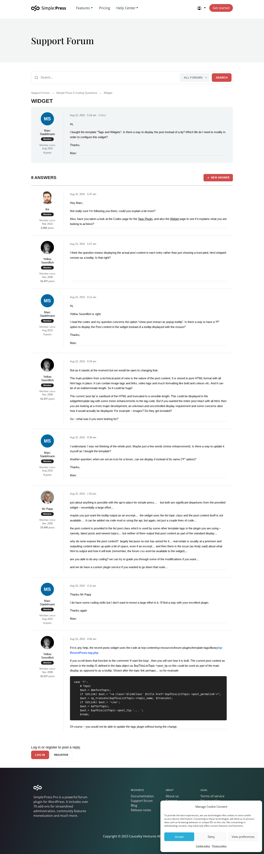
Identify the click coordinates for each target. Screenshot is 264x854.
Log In (40, 754)
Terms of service (212, 796)
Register (61, 754)
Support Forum (40, 92)
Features (83, 8)
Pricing (104, 8)
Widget (174, 218)
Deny (211, 837)
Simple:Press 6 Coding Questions (76, 92)
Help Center (125, 8)
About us (172, 796)
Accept (179, 837)
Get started (221, 8)
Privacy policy (219, 846)
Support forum (142, 801)
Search (221, 77)
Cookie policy (203, 846)
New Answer (220, 177)
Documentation (142, 796)
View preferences (243, 837)
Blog (134, 805)
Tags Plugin (145, 218)
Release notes (141, 810)
